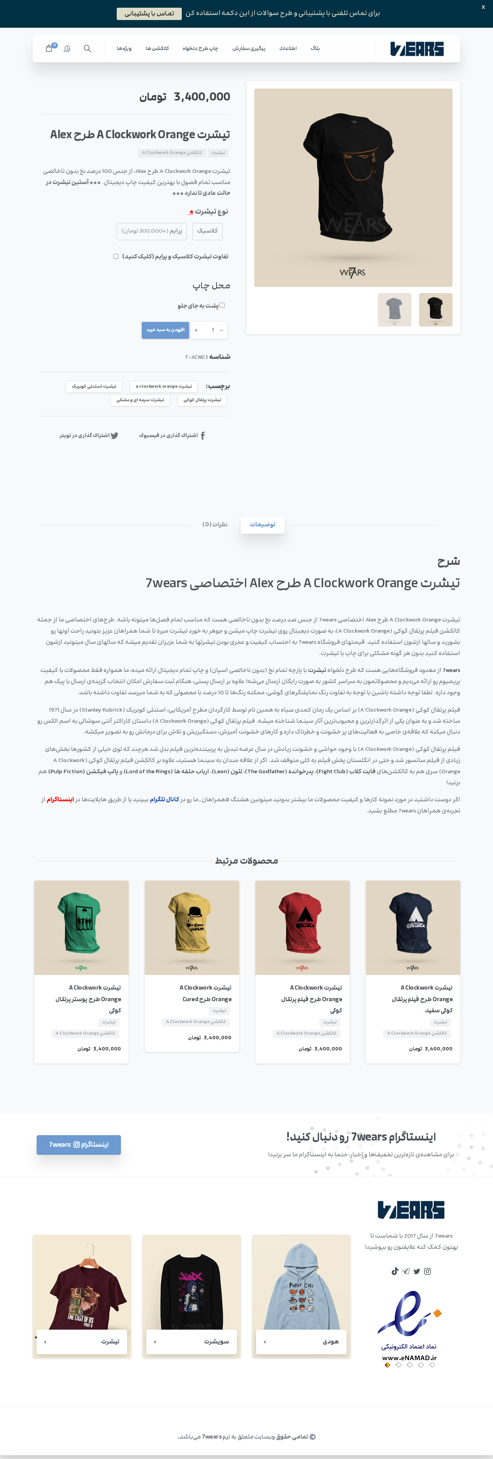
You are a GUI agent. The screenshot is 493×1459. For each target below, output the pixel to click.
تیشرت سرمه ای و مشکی (140, 400)
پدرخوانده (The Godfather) (279, 772)
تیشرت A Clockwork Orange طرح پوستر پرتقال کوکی (88, 999)
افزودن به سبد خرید (165, 330)
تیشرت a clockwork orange (164, 386)
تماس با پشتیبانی (149, 13)
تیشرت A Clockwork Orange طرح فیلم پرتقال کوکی (311, 999)
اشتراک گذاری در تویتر (84, 435)
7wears (451, 670)
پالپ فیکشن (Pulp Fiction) (83, 772)
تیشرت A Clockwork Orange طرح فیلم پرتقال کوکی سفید (422, 999)
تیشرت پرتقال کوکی (202, 400)
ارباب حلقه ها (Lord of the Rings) (166, 772)
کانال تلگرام (164, 800)
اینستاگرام (60, 800)
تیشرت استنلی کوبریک (94, 386)
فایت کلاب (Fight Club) (346, 772)
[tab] (263, 525)
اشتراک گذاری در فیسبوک (168, 435)
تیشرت (317, 670)
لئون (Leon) (227, 772)
